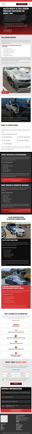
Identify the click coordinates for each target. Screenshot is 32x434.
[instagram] (18, 421)
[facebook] (16, 421)
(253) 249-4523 (21, 416)
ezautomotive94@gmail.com (13, 401)
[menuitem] (8, 425)
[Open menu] (30, 4)
